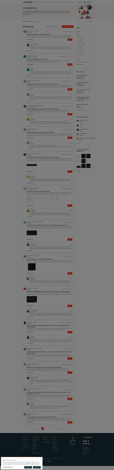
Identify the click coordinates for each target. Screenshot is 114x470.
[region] (22, 463)
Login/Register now (51, 241)
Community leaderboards (51, 232)
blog (54, 236)
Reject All (28, 467)
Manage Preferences (8, 467)
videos (58, 236)
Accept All (37, 467)
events (51, 234)
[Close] (40, 458)
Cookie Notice (28, 463)
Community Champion (67, 232)
